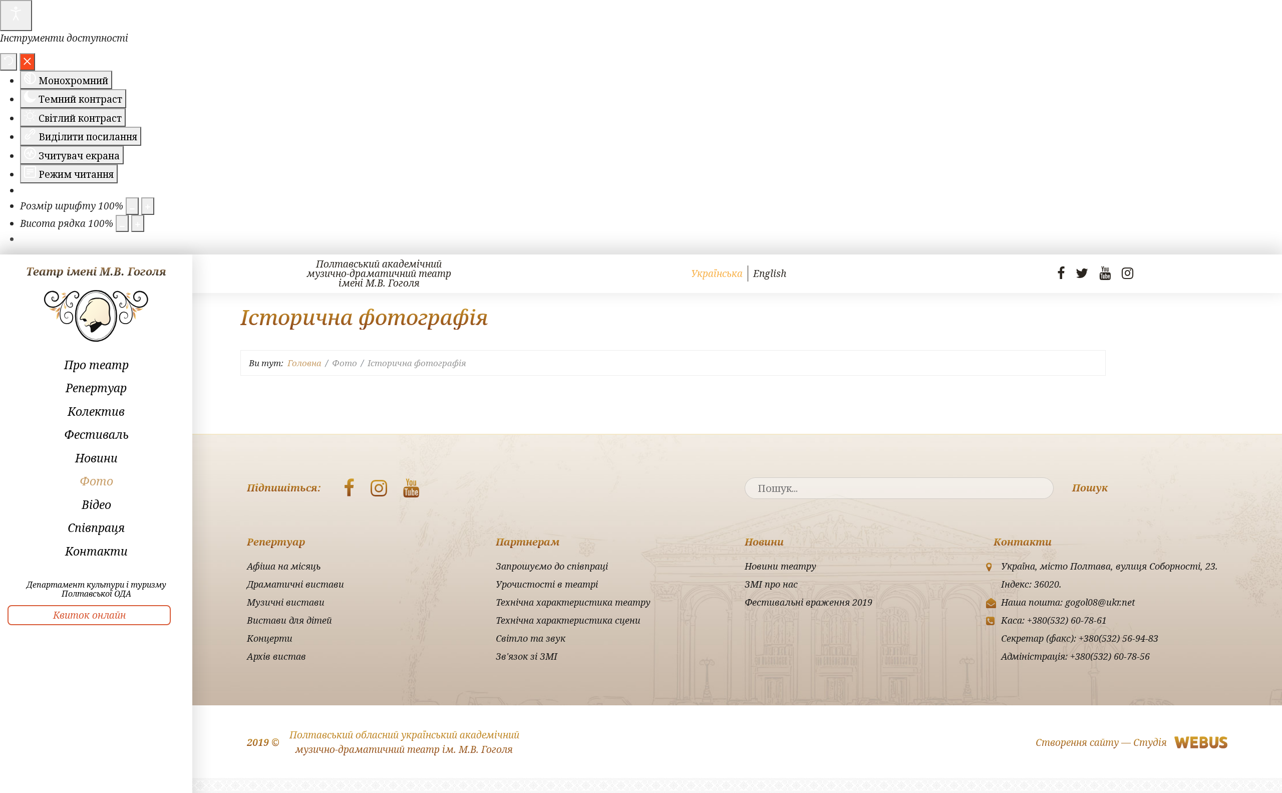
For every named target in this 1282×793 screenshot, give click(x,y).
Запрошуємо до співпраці (552, 566)
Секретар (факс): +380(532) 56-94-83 (1079, 638)
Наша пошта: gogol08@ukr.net (1068, 602)
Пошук (1090, 487)
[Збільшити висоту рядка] (137, 223)
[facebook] (1061, 273)
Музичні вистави (286, 602)
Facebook (349, 487)
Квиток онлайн (89, 615)
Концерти (269, 638)
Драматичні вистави (295, 584)
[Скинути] (8, 62)
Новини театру (780, 566)
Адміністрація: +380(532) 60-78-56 (1075, 656)
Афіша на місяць (283, 566)
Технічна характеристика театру (573, 602)
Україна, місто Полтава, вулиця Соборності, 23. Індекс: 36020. (1109, 575)
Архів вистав (276, 656)
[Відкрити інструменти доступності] (16, 15)
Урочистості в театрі (547, 584)
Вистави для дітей (289, 620)
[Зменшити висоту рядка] (122, 223)
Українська (717, 273)
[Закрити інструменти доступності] (27, 62)
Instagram (379, 487)
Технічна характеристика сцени (568, 620)
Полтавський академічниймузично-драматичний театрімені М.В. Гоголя (379, 273)
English (769, 273)
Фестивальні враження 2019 (808, 602)
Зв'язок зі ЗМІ (526, 656)
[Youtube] (1105, 273)
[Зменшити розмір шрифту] (132, 206)
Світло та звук (530, 638)
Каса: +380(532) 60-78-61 (1054, 620)
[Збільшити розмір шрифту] (147, 206)
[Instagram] (1127, 273)
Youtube (411, 487)
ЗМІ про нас (771, 584)
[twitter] (1082, 273)
